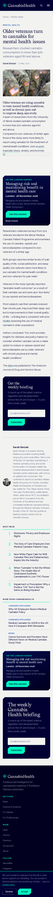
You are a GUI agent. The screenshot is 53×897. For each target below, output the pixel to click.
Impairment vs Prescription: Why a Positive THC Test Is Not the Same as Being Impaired (32, 587)
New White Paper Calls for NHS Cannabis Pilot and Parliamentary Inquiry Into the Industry (31, 557)
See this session (18, 214)
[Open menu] (48, 5)
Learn (5, 830)
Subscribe (16, 422)
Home (5, 17)
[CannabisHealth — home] (19, 5)
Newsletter (8, 863)
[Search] (41, 5)
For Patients (8, 812)
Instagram (7, 868)
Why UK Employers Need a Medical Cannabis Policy (27, 610)
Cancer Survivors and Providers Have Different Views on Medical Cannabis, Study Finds (27, 640)
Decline (9, 891)
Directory (7, 840)
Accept (24, 891)
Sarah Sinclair (9, 63)
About (5, 851)
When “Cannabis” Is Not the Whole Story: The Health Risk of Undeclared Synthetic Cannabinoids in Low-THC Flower (32, 572)
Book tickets (12, 221)
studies (6, 320)
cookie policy (8, 885)
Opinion (6, 835)
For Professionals (11, 818)
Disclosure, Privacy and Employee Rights (32, 535)
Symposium (8, 846)
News (5, 802)
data (10, 365)
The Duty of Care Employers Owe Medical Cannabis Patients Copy (32, 545)
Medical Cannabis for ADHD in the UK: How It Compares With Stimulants (28, 624)
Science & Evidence (12, 807)
